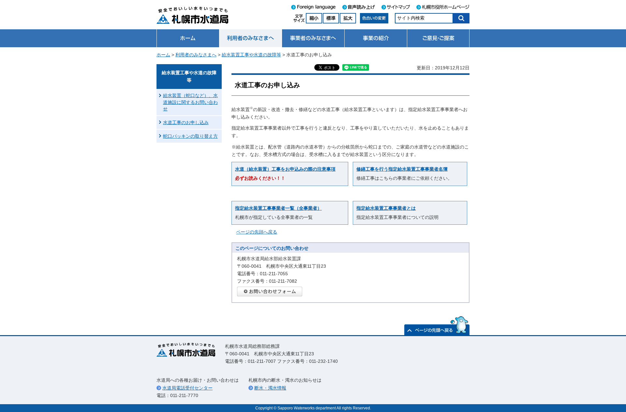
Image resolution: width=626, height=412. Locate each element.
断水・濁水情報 (270, 388)
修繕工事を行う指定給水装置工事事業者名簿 (402, 169)
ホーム (163, 54)
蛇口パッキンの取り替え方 (190, 136)
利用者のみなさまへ (195, 54)
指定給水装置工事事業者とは (386, 208)
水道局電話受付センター (187, 388)
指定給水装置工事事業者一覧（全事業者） (278, 208)
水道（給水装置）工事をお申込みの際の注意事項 (285, 169)
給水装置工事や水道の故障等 (251, 54)
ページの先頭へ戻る (256, 231)
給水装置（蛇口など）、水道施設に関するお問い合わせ (190, 102)
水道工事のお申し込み (186, 122)
